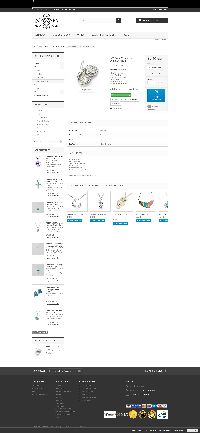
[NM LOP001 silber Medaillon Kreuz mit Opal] (38, 184)
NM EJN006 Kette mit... (99, 214)
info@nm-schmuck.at (141, 394)
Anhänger (39, 78)
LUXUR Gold (40, 131)
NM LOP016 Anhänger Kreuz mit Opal (54, 266)
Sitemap (164, 40)
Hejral (38, 128)
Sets (38, 88)
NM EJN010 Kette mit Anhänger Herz (54, 311)
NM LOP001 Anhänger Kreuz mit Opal (54, 180)
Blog (126, 34)
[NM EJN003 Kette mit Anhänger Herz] (77, 201)
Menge (149, 79)
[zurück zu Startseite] (35, 46)
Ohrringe (39, 74)
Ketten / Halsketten (42, 81)
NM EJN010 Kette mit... (168, 214)
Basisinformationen (104, 34)
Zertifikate (58, 400)
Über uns (58, 385)
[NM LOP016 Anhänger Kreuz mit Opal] (38, 270)
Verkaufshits (42, 150)
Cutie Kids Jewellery (43, 121)
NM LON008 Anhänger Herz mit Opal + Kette (54, 203)
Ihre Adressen (84, 394)
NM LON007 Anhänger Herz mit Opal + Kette (54, 245)
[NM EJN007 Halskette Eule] (123, 201)
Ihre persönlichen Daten (87, 397)
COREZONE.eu (67, 427)
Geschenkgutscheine (41, 95)
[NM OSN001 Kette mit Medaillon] (38, 161)
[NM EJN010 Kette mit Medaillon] (38, 315)
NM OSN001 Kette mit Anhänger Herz (54, 157)
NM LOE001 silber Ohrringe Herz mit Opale (53, 290)
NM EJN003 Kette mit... (76, 214)
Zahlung (58, 397)
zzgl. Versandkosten (53, 173)
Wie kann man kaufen (63, 391)
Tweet (115, 99)
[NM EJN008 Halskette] (146, 201)
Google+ (134, 99)
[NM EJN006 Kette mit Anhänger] (100, 201)
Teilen (124, 99)
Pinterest (116, 104)
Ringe (38, 70)
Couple (38, 114)
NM (37, 135)
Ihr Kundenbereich (88, 381)
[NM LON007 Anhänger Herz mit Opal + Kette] (38, 249)
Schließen (192, 430)
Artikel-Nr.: (114, 66)
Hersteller (41, 104)
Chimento (39, 110)
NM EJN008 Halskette (144, 214)
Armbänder (40, 85)
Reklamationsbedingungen (65, 411)
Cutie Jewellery (41, 117)
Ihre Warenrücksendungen (88, 388)
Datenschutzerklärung (63, 414)
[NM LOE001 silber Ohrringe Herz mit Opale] (38, 292)
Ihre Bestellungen (85, 385)
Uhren (81, 34)
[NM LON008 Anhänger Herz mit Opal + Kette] (38, 207)
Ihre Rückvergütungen (86, 391)
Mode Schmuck (61, 34)
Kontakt (154, 9)
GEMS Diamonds (42, 124)
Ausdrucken (118, 108)
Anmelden (163, 9)
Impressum (59, 388)
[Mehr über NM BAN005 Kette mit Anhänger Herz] (38, 352)
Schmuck (40, 34)
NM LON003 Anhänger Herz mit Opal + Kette (54, 224)
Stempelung (59, 403)
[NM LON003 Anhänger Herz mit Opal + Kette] (38, 228)
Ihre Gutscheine (84, 400)
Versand (58, 394)
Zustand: (113, 69)
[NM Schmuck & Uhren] (53, 21)
